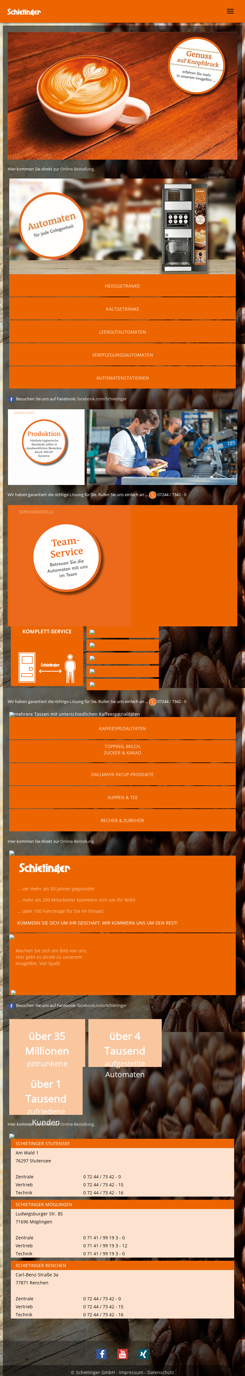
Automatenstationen (122, 378)
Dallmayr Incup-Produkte (122, 774)
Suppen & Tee (123, 797)
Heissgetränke (122, 286)
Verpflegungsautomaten (122, 355)
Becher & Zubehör (122, 820)
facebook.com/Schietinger (102, 399)
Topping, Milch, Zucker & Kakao (122, 749)
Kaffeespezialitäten (122, 728)
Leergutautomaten (122, 332)
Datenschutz (160, 1372)
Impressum (131, 1372)
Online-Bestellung (77, 169)
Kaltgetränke (122, 309)
